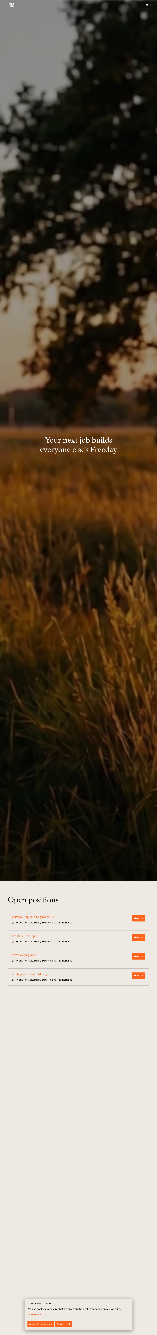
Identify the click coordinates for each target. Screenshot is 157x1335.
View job (138, 918)
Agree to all (63, 1324)
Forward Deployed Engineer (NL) (33, 917)
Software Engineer (24, 955)
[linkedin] (146, 4)
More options (35, 1314)
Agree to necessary (40, 1324)
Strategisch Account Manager (31, 974)
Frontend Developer (24, 936)
